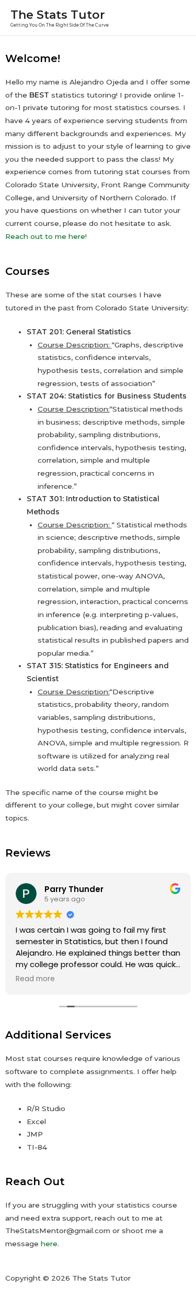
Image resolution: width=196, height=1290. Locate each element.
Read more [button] (35, 979)
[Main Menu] (175, 18)
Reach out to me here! (47, 236)
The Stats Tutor (57, 14)
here (49, 1243)
